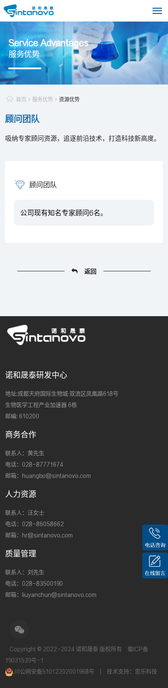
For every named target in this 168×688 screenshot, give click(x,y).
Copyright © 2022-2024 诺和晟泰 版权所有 (65, 649)
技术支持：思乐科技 (132, 671)
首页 (21, 99)
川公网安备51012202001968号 (54, 671)
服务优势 (42, 99)
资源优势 (69, 99)
